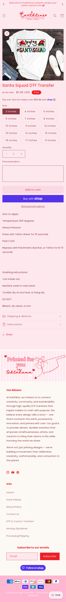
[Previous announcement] (3, 4)
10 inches (11, 125)
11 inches (30, 125)
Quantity (7, 147)
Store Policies (13, 499)
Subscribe (49, 556)
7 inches (30, 118)
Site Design (42, 592)
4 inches (30, 111)
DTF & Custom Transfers (20, 521)
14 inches (31, 133)
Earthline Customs (23, 592)
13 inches (11, 133)
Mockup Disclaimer (17, 528)
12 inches (50, 125)
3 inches (11, 111)
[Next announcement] (62, 4)
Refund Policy (13, 507)
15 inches (51, 133)
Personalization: (11, 161)
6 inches (11, 118)
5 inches (49, 111)
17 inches (31, 140)
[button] (4, 15)
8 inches (49, 118)
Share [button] (9, 334)
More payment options (33, 206)
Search (10, 492)
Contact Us (12, 514)
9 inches (50, 140)
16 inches (11, 140)
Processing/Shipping (17, 536)
